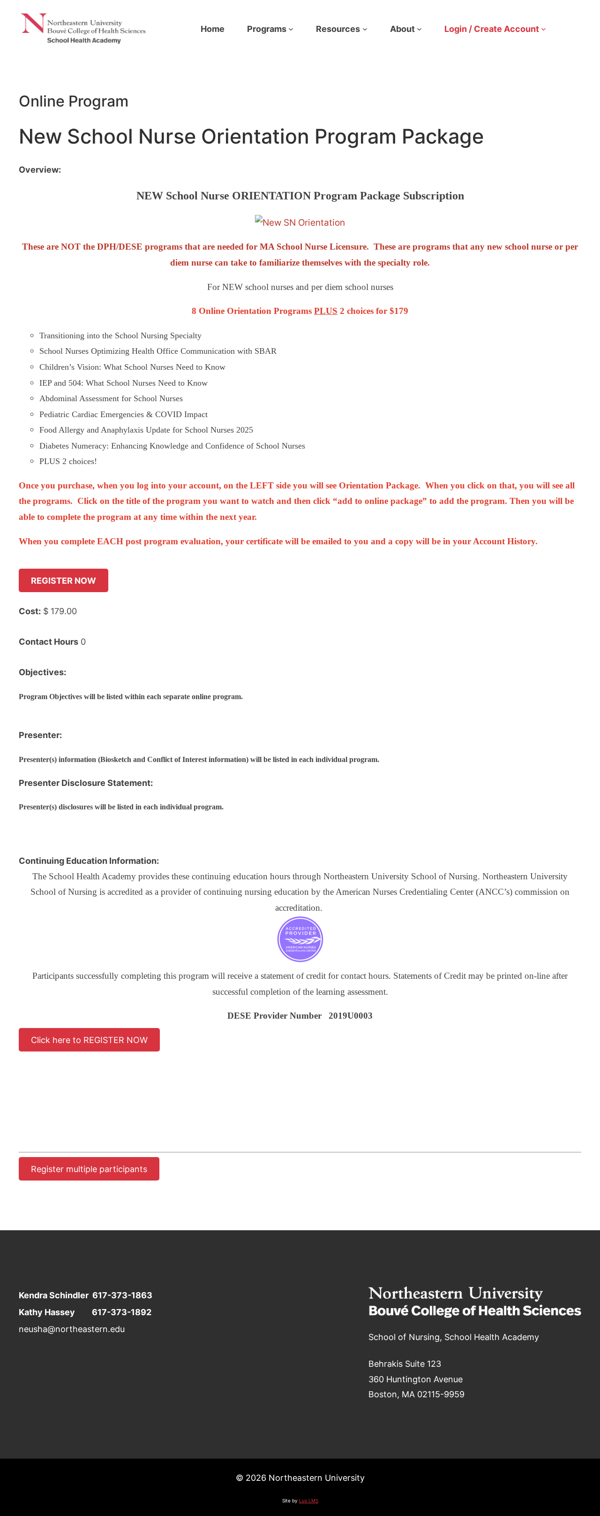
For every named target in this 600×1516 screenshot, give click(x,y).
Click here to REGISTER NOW (89, 1040)
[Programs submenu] (290, 28)
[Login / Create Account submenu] (543, 28)
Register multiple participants (89, 1169)
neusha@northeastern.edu (72, 1329)
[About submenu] (419, 28)
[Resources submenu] (365, 28)
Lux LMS (308, 1500)
